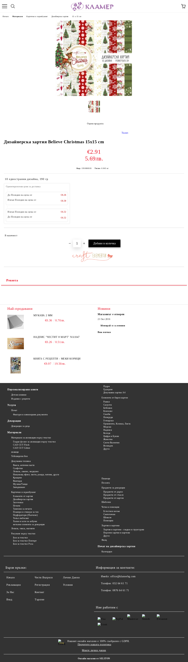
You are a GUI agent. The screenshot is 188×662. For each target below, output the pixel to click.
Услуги (11, 405)
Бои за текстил (20, 537)
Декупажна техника (21, 461)
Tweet (125, 133)
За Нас (10, 592)
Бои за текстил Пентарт (25, 540)
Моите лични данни (94, 650)
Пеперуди (108, 417)
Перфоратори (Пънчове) (25, 515)
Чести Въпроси (44, 577)
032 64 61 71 (120, 583)
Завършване (19, 487)
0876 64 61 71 (121, 590)
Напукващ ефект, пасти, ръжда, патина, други (36, 474)
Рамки (106, 401)
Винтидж (17, 481)
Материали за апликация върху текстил (31, 437)
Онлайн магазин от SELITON (94, 658)
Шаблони (106, 502)
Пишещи (106, 478)
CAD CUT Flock (21, 445)
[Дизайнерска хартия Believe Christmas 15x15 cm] (94, 95)
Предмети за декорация (113, 487)
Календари (107, 551)
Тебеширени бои (19, 456)
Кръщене (17, 477)
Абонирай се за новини (112, 325)
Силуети (107, 405)
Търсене (39, 599)
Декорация (14, 421)
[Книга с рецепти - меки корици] (15, 365)
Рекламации (13, 584)
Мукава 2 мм (43, 315)
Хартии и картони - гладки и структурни (123, 529)
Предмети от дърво (113, 491)
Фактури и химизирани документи (30, 414)
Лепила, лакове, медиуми (25, 471)
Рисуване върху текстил (23, 533)
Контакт (39, 592)
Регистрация (42, 584)
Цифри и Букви (111, 436)
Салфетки (18, 468)
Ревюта (12, 280)
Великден (108, 445)
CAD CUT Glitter (21, 448)
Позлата (106, 483)
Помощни (108, 520)
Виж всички (104, 332)
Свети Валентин (111, 442)
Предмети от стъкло (113, 495)
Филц (104, 540)
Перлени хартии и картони (116, 532)
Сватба (106, 414)
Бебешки (107, 408)
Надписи (107, 430)
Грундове (108, 389)
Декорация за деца (20, 426)
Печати (16, 505)
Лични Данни (71, 577)
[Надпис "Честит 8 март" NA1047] (15, 343)
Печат (14, 410)
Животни (107, 439)
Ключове (107, 411)
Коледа (106, 433)
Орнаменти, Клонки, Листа (117, 423)
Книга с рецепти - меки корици (57, 358)
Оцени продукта (95, 123)
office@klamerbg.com (123, 576)
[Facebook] (101, 598)
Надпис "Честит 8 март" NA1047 (56, 337)
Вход (9, 599)
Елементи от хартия (23, 496)
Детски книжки (18, 394)
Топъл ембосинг (21, 518)
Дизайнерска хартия (59, 16)
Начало (6, 16)
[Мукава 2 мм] (15, 322)
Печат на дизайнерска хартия (116, 546)
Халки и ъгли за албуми (25, 521)
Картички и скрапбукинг (37, 16)
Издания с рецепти (20, 398)
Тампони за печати (22, 509)
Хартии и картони (111, 525)
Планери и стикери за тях (26, 512)
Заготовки (18, 502)
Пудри (106, 386)
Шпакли (107, 517)
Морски (107, 427)
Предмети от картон (113, 498)
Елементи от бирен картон (115, 397)
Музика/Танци (20, 484)
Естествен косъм (111, 511)
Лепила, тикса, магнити (23, 528)
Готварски (108, 420)
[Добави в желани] (179, 234)
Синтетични (109, 514)
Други (106, 449)
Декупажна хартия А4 (114, 392)
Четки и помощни (110, 507)
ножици (15, 452)
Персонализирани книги (22, 389)
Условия (68, 584)
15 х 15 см (76, 16)
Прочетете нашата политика (94, 644)
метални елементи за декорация (29, 524)
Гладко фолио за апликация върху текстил (34, 441)
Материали (17, 16)
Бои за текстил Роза (23, 544)
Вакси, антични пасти (24, 465)
